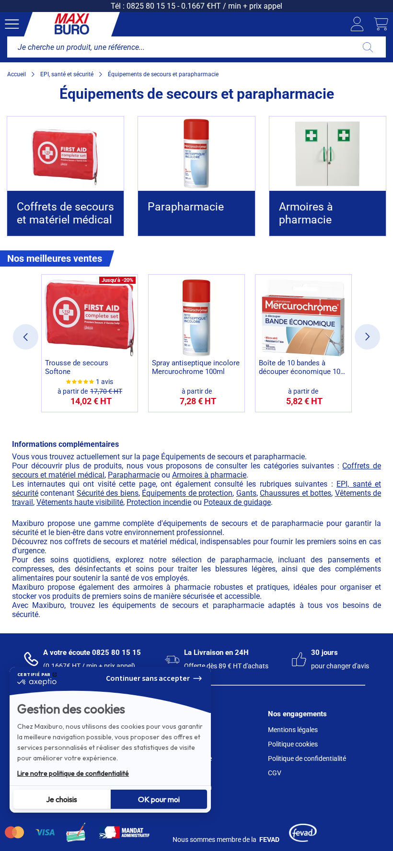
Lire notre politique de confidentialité (73, 773)
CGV (274, 773)
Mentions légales (293, 730)
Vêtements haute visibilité (79, 502)
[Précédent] (25, 337)
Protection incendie (159, 502)
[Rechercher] (368, 47)
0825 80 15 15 (151, 6)
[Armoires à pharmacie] (327, 154)
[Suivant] (367, 337)
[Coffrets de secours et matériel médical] (65, 154)
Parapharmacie (134, 474)
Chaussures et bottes (295, 493)
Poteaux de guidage (237, 502)
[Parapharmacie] (196, 154)
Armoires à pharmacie (209, 474)
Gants (246, 493)
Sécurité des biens (108, 493)
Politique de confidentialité (307, 758)
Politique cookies (293, 744)
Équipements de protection (187, 493)
